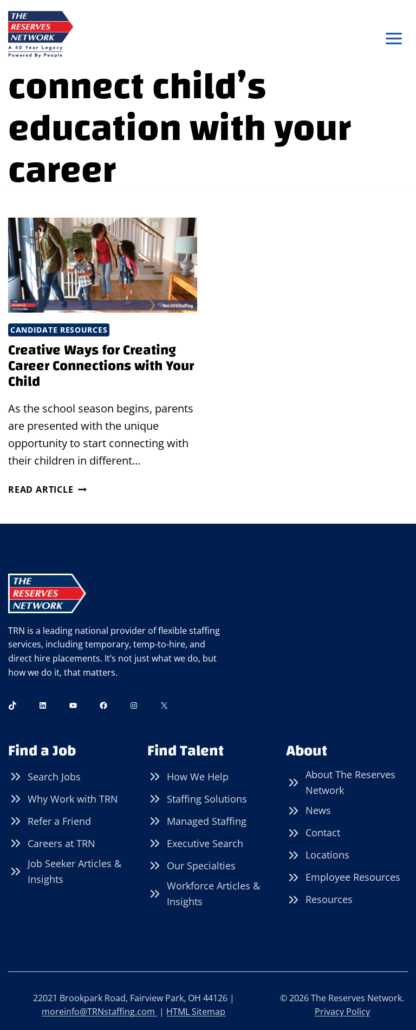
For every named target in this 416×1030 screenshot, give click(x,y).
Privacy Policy (342, 1012)
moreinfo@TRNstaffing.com (99, 1012)
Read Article (47, 489)
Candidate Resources (58, 330)
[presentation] (102, 265)
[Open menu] (393, 39)
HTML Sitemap (195, 1012)
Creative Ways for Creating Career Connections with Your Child (101, 365)
